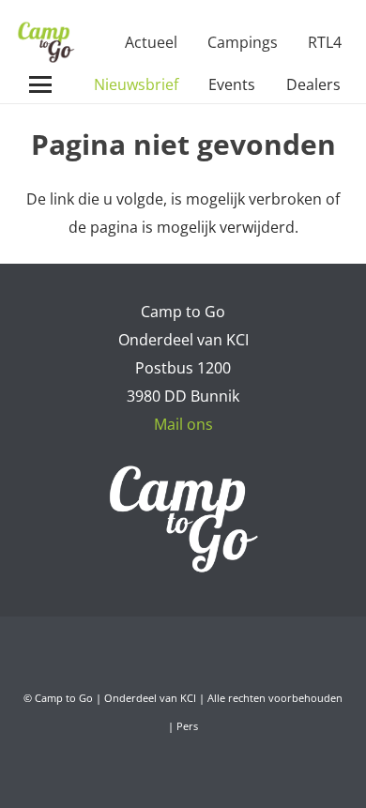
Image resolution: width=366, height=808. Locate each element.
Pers (187, 726)
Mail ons (183, 424)
